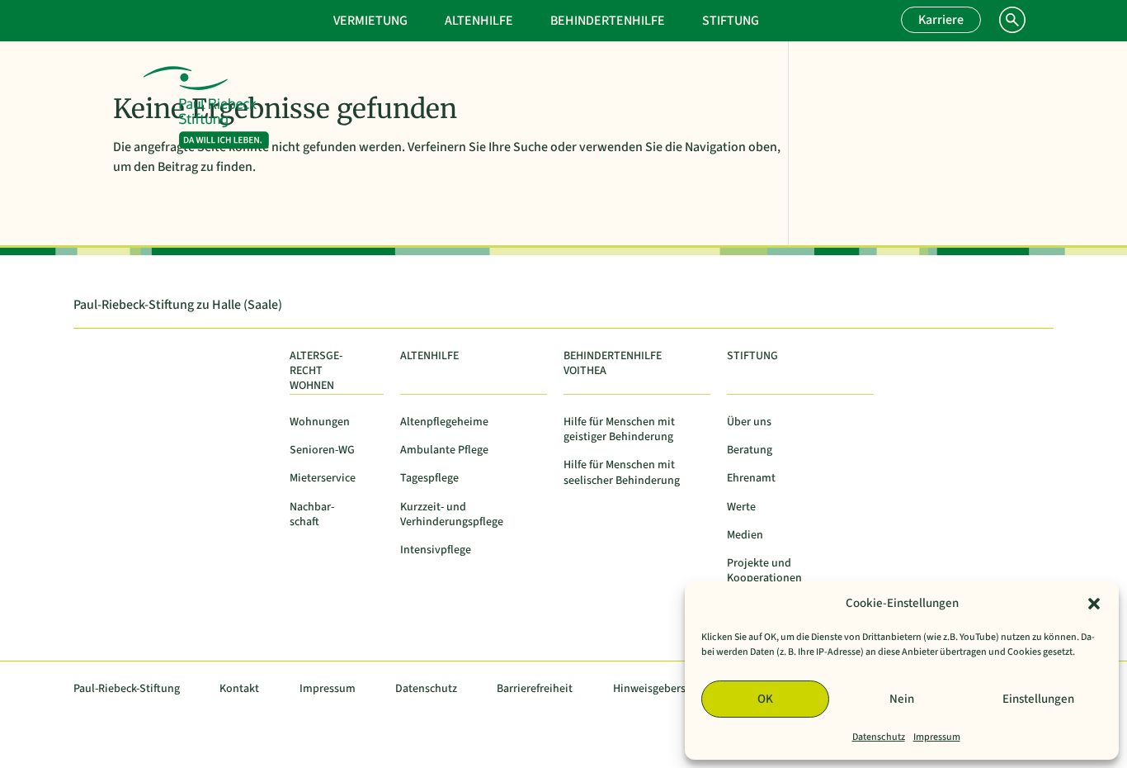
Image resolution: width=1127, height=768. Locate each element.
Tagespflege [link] (429, 478)
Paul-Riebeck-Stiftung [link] (126, 689)
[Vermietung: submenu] (431, 19)
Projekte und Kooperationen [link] (764, 571)
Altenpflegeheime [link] (444, 422)
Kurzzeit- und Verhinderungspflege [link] (451, 515)
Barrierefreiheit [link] (535, 689)
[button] (1094, 603)
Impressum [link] (936, 737)
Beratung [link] (749, 450)
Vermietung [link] (370, 21)
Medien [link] (745, 535)
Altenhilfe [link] (479, 21)
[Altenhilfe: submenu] (537, 19)
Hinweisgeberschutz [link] (663, 689)
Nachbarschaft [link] (312, 515)
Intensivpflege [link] (435, 550)
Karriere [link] (941, 20)
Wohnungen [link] (320, 422)
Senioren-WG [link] (322, 450)
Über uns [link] (749, 422)
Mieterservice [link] (323, 478)
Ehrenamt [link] (751, 478)
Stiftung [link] (730, 21)
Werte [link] (741, 507)
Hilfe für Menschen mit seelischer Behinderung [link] (622, 472)
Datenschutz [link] (878, 737)
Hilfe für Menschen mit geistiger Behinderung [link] (619, 430)
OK (765, 699)
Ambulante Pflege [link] (444, 450)
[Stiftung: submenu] (783, 19)
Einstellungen (1038, 699)
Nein (901, 699)
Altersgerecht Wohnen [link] (316, 371)
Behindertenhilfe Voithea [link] (613, 363)
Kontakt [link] (239, 689)
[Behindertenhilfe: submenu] (689, 19)
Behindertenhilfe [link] (607, 21)
